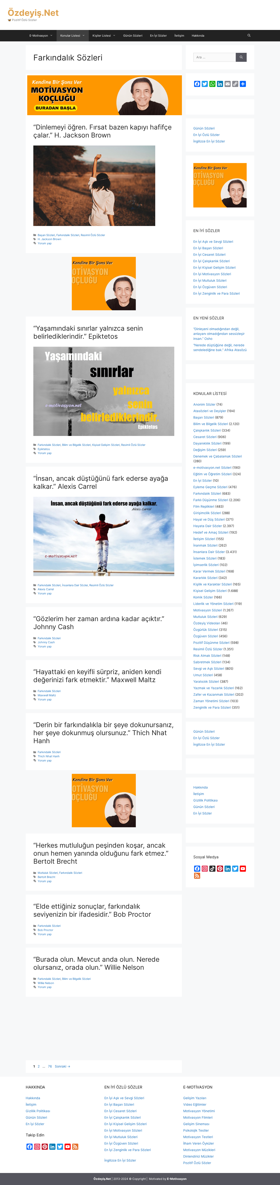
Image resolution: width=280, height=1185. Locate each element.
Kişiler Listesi (102, 35)
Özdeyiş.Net (33, 12)
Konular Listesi (70, 35)
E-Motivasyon (39, 35)
